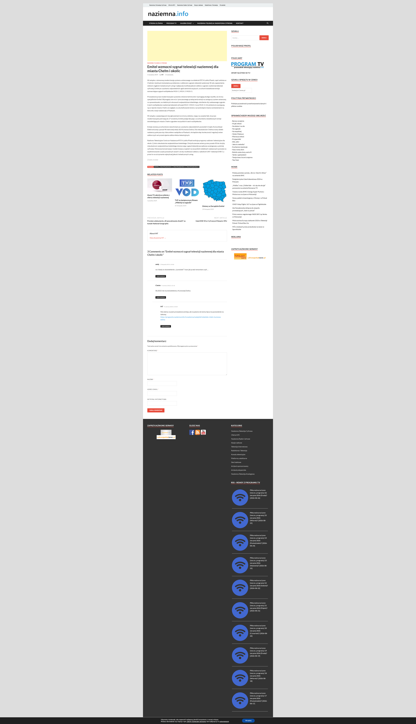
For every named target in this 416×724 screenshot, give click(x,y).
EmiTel (156, 167)
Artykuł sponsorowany (239, 466)
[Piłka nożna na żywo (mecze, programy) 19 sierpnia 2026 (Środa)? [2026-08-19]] (240, 663)
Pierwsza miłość (238, 136)
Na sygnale (236, 129)
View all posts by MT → (158, 238)
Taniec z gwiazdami (239, 155)
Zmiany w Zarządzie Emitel (213, 206)
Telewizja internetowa (239, 447)
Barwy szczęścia (238, 121)
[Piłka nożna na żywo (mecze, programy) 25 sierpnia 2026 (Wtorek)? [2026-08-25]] (240, 527)
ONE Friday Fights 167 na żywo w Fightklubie (249, 204)
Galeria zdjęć (186, 23)
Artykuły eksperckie (238, 470)
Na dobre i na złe (238, 126)
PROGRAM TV (171, 23)
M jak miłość (237, 123)
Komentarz (152, 350)
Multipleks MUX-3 (193, 167)
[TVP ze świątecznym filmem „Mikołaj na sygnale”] (187, 188)
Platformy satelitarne (239, 458)
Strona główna (156, 23)
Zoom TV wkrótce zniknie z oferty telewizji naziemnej (158, 196)
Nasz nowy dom (238, 149)
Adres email (153, 389)
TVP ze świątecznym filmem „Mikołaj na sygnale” (186, 201)
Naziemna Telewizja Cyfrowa (157, 5)
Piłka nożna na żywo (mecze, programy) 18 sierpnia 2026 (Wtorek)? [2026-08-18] (258, 676)
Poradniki (222, 5)
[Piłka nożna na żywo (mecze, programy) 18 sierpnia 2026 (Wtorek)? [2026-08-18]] (240, 685)
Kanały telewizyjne (238, 454)
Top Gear (235, 160)
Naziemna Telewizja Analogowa (242, 474)
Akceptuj (248, 721)
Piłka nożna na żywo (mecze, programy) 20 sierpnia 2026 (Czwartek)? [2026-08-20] (258, 630)
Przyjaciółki (236, 139)
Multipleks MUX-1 (166, 167)
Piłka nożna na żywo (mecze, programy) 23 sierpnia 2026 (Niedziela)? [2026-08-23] (258, 563)
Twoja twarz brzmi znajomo (242, 157)
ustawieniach (224, 722)
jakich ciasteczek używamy (196, 722)
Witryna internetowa (156, 399)
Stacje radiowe (198, 5)
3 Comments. (169, 75)
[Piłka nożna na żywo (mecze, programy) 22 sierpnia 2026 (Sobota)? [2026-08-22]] (240, 595)
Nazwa (150, 379)
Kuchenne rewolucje (239, 147)
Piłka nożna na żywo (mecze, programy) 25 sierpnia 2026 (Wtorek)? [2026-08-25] (258, 518)
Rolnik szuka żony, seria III (242, 152)
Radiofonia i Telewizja (211, 5)
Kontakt (239, 23)
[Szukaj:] (250, 37)
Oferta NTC (171, 5)
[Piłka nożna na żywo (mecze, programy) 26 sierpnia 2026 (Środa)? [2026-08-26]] (240, 505)
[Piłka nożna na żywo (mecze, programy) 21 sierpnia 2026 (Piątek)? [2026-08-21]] (240, 618)
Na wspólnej (236, 131)
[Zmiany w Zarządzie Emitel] (214, 191)
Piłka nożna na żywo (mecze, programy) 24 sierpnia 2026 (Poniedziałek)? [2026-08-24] (258, 540)
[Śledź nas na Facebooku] (191, 432)
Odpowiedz (161, 276)
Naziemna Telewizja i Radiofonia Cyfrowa (214, 23)
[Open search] (267, 23)
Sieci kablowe (236, 462)
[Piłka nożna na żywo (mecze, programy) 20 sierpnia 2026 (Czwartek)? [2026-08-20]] (240, 640)
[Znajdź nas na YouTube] (203, 432)
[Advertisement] (187, 46)
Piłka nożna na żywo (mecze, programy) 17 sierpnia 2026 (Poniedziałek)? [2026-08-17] (258, 698)
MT (162, 75)
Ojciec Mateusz (238, 134)
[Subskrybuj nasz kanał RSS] (197, 432)
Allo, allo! (235, 142)
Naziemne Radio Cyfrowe (184, 5)
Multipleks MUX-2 (179, 167)
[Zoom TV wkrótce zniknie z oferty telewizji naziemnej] (159, 186)
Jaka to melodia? (238, 144)
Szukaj (235, 86)
